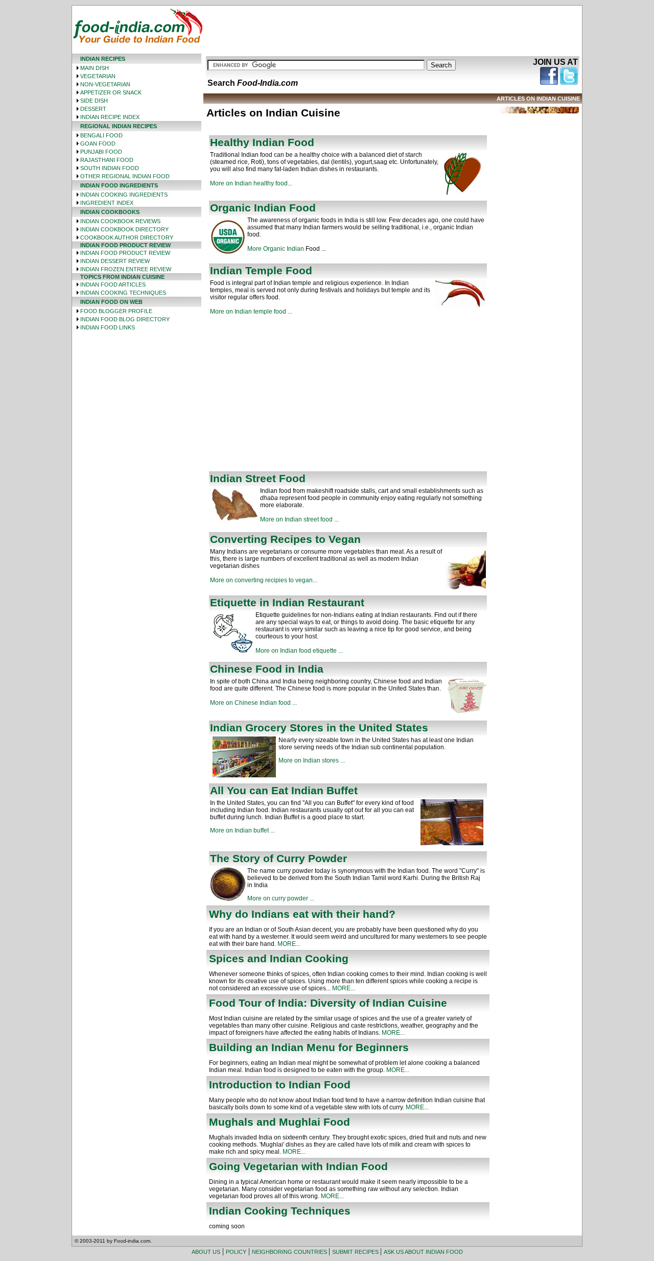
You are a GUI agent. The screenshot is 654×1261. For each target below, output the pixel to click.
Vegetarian (97, 76)
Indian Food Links (107, 327)
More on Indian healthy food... (251, 183)
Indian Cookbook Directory (124, 229)
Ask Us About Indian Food (423, 1252)
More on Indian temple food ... (251, 311)
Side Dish (94, 101)
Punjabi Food (101, 152)
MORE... (288, 943)
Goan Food (97, 143)
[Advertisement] (392, 29)
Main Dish (94, 68)
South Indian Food (109, 168)
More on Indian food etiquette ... (299, 650)
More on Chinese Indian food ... (253, 702)
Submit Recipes (356, 1252)
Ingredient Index (106, 203)
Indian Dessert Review (115, 261)
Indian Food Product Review (125, 253)
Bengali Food (101, 135)
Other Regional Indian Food (125, 176)
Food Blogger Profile (116, 311)
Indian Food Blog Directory (125, 319)
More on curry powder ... (280, 898)
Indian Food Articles (113, 284)
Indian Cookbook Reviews (120, 221)
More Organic (267, 248)
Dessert (93, 109)
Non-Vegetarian (105, 84)
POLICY (236, 1252)
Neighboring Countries (290, 1252)
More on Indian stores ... (311, 760)
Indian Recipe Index (109, 117)
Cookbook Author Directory (126, 237)
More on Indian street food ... (299, 519)
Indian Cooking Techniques (123, 293)
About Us (206, 1252)
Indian (295, 248)
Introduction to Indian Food (280, 1085)
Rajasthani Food (106, 160)
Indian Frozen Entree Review (125, 269)
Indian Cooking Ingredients (124, 195)
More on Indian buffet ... (242, 830)
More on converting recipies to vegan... (263, 580)
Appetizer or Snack (111, 92)
